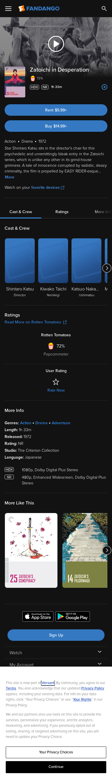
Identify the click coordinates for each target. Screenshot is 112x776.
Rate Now (56, 390)
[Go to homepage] (39, 8)
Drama (41, 423)
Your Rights (82, 699)
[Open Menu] (8, 8)
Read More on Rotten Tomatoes (33, 322)
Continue (56, 767)
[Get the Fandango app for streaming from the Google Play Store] (72, 617)
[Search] (104, 8)
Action (25, 423)
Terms (11, 688)
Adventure (61, 423)
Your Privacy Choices (56, 752)
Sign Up (56, 635)
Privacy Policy (92, 688)
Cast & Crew (20, 211)
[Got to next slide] (106, 268)
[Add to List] (104, 87)
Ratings (62, 211)
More (9, 177)
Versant (48, 683)
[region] (56, 721)
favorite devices (45, 187)
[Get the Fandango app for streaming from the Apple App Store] (38, 617)
